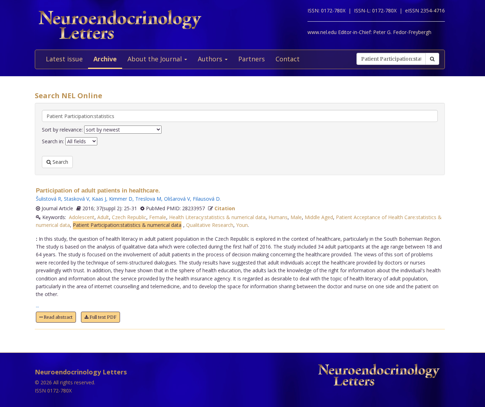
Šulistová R (48, 198)
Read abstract (57, 317)
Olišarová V (177, 198)
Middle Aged (319, 217)
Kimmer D (120, 198)
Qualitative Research (209, 225)
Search (59, 161)
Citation (224, 208)
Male (296, 217)
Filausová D (206, 198)
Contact (288, 59)
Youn (242, 225)
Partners (251, 59)
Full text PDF (102, 317)
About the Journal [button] (155, 59)
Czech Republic (129, 217)
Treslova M (148, 198)
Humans (278, 217)
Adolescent (81, 217)
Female (157, 217)
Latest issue (64, 59)
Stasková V (76, 198)
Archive (105, 59)
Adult (103, 217)
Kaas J (99, 198)
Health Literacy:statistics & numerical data (217, 217)
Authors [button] (211, 59)
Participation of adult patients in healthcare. (98, 190)
